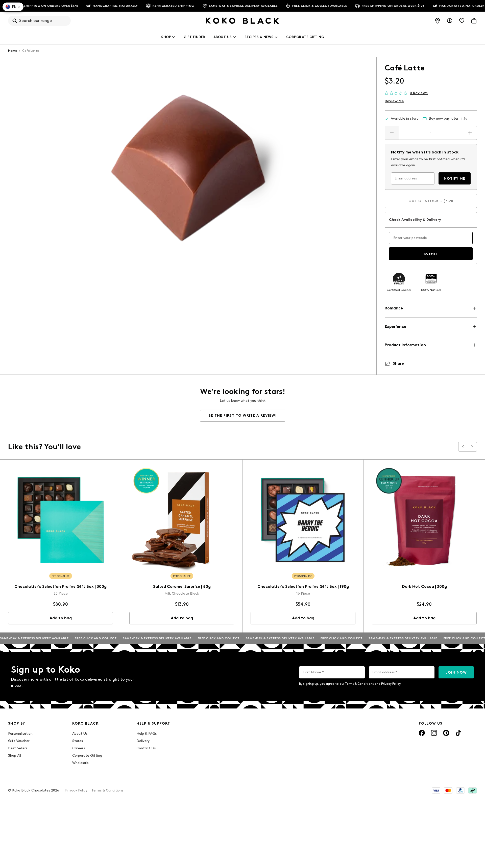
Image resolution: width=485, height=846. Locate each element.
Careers (78, 748)
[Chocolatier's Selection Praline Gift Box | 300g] (60, 520)
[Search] (14, 20)
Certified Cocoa (399, 290)
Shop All (14, 755)
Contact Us (146, 748)
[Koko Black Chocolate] (242, 20)
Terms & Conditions (360, 683)
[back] (463, 446)
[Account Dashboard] (450, 21)
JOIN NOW (456, 672)
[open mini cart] (474, 21)
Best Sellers (17, 748)
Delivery (143, 741)
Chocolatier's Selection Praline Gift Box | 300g (60, 586)
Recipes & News (259, 37)
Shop (166, 37)
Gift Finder (194, 37)
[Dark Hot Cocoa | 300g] (424, 520)
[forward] (472, 446)
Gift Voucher (19, 741)
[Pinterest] (446, 733)
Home (12, 50)
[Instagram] (434, 733)
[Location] (437, 21)
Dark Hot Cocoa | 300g (424, 586)
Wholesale (80, 763)
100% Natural (431, 290)
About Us (222, 37)
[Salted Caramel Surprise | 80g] (181, 520)
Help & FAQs (146, 733)
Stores (77, 741)
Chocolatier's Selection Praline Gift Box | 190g (303, 586)
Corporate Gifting (305, 37)
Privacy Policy (390, 683)
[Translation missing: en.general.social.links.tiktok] (458, 733)
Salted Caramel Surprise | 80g (182, 586)
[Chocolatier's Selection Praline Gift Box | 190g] (303, 520)
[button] (13, 7)
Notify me (454, 178)
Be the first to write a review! (242, 415)
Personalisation (20, 733)
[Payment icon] (436, 790)
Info (463, 118)
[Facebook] (422, 733)
